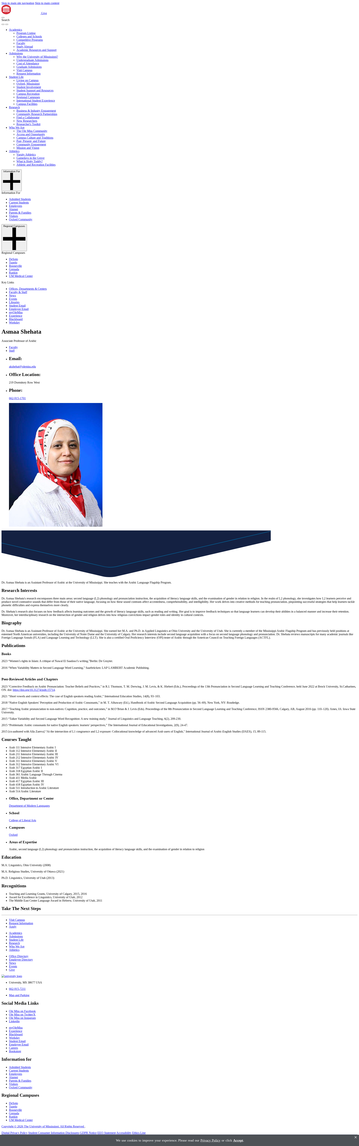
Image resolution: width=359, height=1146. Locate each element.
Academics (15, 29)
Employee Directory (21, 959)
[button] (2, 17)
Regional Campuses (28, 97)
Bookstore (15, 1051)
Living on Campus (27, 80)
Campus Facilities (26, 104)
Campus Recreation (28, 93)
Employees (15, 205)
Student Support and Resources (34, 90)
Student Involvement (28, 87)
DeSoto (13, 259)
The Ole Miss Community (31, 131)
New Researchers (26, 120)
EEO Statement (106, 1132)
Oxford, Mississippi (28, 83)
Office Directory (18, 956)
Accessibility (123, 1132)
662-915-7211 (17, 988)
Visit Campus (24, 70)
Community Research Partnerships (36, 114)
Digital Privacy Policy (14, 1132)
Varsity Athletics (26, 154)
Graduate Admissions (29, 66)
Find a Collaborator (27, 117)
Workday (14, 322)
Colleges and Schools (29, 36)
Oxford (13, 834)
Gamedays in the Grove (30, 158)
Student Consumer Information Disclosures (53, 1132)
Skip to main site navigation (17, 3)
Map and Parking (19, 995)
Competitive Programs (29, 39)
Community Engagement (31, 144)
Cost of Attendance (27, 63)
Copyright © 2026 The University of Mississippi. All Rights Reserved (43, 1126)
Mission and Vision (27, 147)
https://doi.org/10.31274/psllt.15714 (34, 689)
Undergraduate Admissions (32, 60)
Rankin (13, 272)
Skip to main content (47, 3)
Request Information (28, 73)
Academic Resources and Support (36, 50)
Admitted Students (20, 199)
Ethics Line (139, 1132)
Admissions (16, 53)
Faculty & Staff (18, 292)
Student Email (17, 305)
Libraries (14, 302)
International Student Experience (35, 100)
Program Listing (26, 33)
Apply (12, 926)
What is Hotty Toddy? (29, 161)
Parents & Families (20, 212)
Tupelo (13, 262)
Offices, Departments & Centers (28, 288)
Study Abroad (24, 46)
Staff (12, 350)
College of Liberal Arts (22, 820)
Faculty (20, 43)
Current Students (19, 202)
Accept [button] (238, 1140)
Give (44, 13)
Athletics (14, 151)
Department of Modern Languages (29, 805)
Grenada (14, 269)
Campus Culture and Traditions (34, 137)
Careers (13, 1047)
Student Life (16, 77)
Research (14, 107)
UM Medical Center (21, 276)
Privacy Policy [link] (210, 1140)
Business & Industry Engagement (36, 110)
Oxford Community (20, 219)
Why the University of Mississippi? (37, 56)
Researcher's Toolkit (28, 124)
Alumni (13, 209)
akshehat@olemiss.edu (22, 366)
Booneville (15, 265)
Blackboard (16, 319)
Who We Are (16, 127)
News (12, 295)
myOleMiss (16, 312)
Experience (15, 315)
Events (13, 298)
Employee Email (19, 309)
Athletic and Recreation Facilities (36, 164)
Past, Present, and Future (31, 141)
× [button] (355, 1137)
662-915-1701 (17, 398)
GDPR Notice (88, 1132)
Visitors (13, 216)
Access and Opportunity (30, 134)
